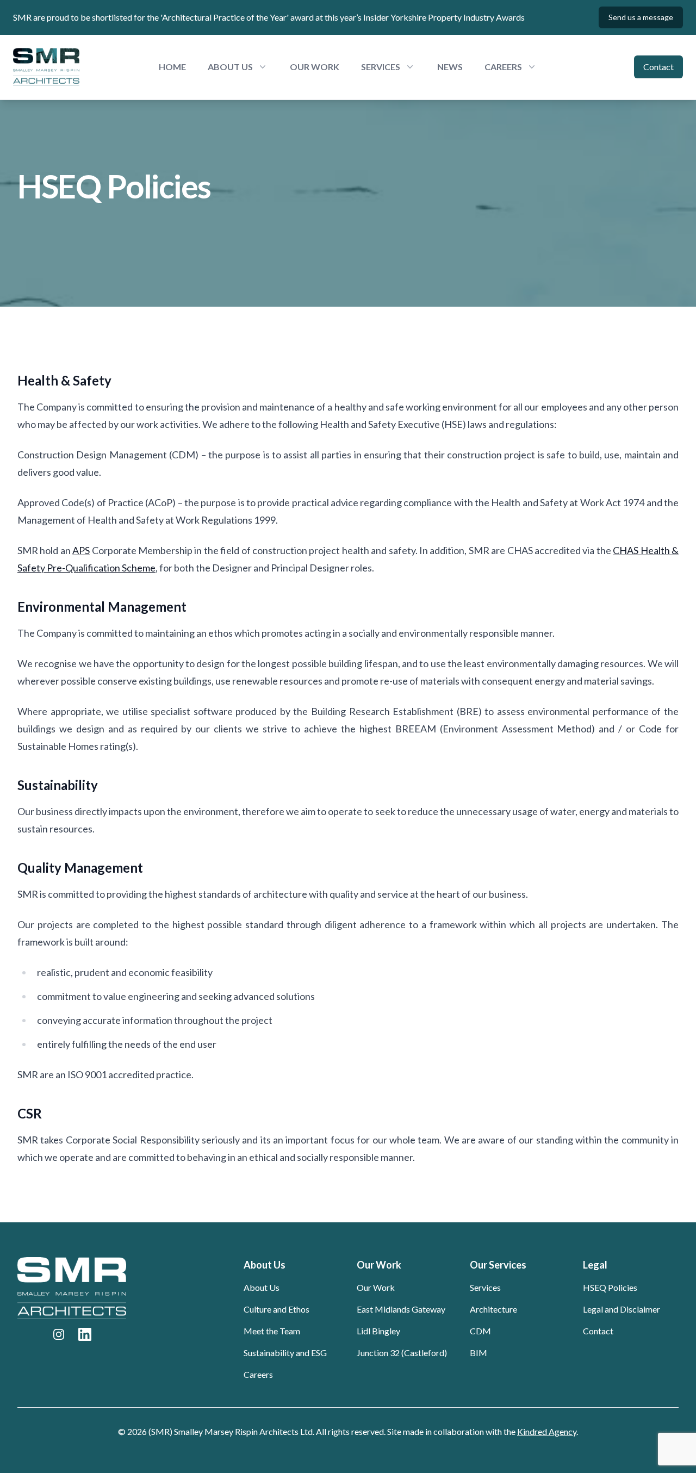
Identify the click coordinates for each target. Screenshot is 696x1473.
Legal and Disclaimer (621, 1309)
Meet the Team (272, 1331)
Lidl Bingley (378, 1331)
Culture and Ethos (276, 1309)
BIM (478, 1352)
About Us (261, 1287)
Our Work (314, 66)
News (450, 66)
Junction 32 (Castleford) (402, 1352)
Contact (658, 66)
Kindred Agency (546, 1431)
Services (485, 1287)
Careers (258, 1374)
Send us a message (640, 17)
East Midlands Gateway (401, 1309)
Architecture (493, 1309)
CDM (480, 1331)
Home (172, 66)
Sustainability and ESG (285, 1352)
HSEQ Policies (610, 1287)
